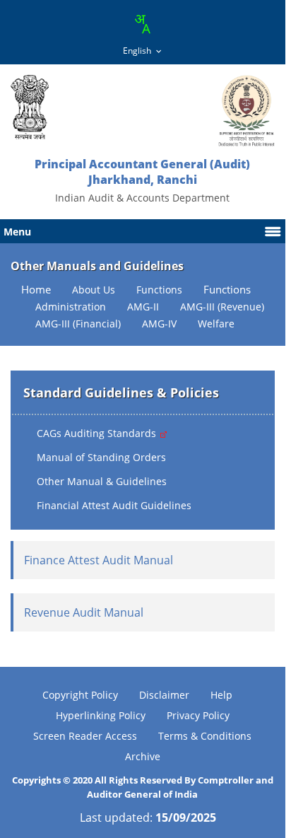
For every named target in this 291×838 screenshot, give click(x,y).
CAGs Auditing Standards (98, 433)
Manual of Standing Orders (101, 457)
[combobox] (142, 24)
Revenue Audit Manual (83, 612)
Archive (142, 756)
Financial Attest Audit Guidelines (114, 505)
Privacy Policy (198, 715)
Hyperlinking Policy (101, 715)
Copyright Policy (80, 695)
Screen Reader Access (85, 736)
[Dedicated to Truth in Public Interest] (30, 107)
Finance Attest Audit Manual (98, 560)
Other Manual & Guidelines (102, 481)
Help (221, 695)
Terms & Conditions (204, 736)
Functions (227, 289)
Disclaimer (164, 695)
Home (36, 289)
